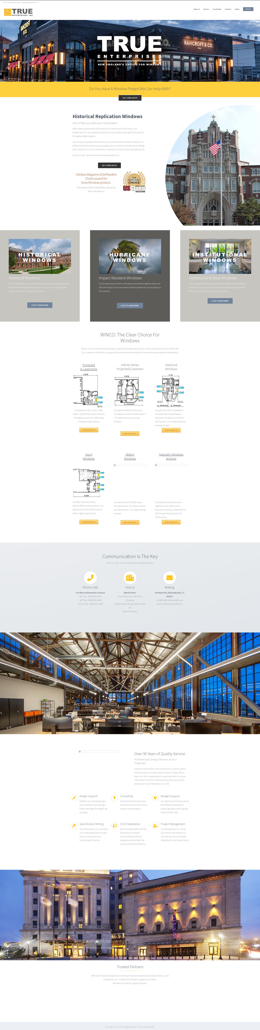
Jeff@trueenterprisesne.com (30, 2)
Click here (99, 149)
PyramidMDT (150, 1027)
